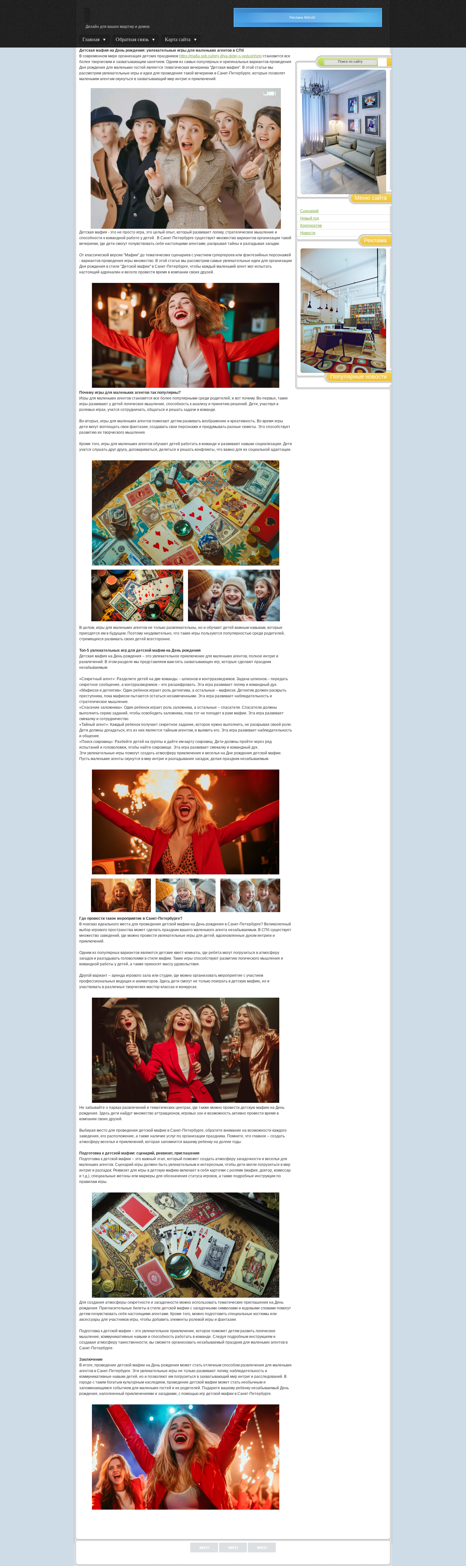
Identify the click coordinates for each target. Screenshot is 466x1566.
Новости (307, 233)
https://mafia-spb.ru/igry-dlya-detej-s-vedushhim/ (220, 56)
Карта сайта (178, 39)
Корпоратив (311, 225)
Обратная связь (132, 39)
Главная (91, 39)
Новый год (309, 218)
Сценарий (309, 211)
